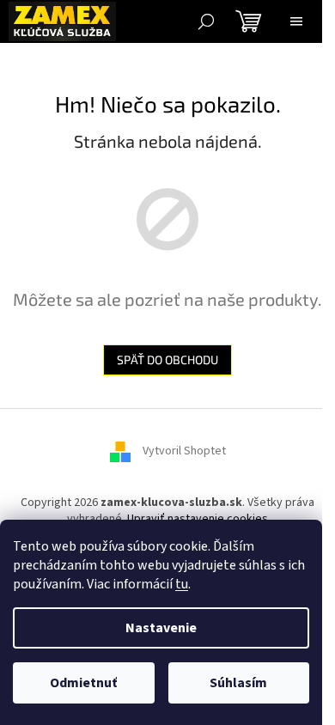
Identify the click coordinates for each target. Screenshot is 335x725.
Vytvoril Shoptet (184, 451)
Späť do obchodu (167, 359)
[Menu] (296, 21)
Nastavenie (161, 627)
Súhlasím (238, 682)
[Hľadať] (206, 21)
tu (181, 584)
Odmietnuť (83, 682)
